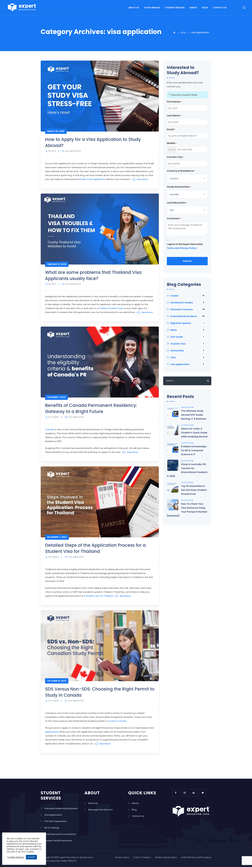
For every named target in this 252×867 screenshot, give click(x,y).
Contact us (138, 816)
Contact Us (220, 7)
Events (193, 7)
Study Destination (179, 186)
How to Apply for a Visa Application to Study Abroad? (93, 142)
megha (55, 416)
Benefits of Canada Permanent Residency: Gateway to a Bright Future (91, 408)
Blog (205, 7)
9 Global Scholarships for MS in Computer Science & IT (193, 450)
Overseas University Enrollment (61, 808)
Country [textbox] (174, 178)
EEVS (53, 150)
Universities (187, 350)
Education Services (187, 309)
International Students (187, 316)
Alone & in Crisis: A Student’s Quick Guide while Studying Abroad (194, 432)
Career (187, 295)
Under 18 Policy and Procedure (196, 857)
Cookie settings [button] (15, 857)
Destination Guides (187, 302)
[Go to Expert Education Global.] (174, 32)
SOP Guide (187, 336)
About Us (133, 7)
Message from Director (100, 809)
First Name (174, 101)
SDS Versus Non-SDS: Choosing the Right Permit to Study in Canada (99, 692)
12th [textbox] (172, 210)
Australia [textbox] (174, 194)
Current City (175, 157)
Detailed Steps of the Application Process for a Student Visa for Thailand (95, 548)
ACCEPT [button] (31, 857)
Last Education (177, 202)
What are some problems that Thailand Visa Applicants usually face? (93, 275)
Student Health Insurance (58, 840)
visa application (73, 150)
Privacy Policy (122, 857)
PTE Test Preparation (55, 821)
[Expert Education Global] (22, 7)
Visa (187, 357)
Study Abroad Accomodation (60, 834)
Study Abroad (152, 7)
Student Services (175, 7)
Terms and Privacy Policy (181, 248)
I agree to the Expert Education (185, 246)
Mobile (172, 143)
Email (171, 129)
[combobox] (172, 150)
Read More (142, 179)
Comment (174, 218)
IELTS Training (51, 827)
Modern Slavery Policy (166, 857)
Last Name (174, 115)
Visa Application (53, 814)
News (187, 330)
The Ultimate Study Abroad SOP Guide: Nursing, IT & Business (193, 414)
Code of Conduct (142, 857)
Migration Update (187, 323)
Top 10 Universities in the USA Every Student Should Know (194, 490)
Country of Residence (181, 171)
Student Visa (187, 343)
